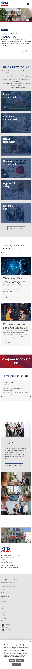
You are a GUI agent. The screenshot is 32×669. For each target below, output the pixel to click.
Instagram (7, 627)
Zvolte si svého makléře (14, 465)
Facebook (7, 625)
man (10, 593)
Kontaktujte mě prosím (16, 228)
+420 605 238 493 (21, 361)
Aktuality (3, 618)
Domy (4, 601)
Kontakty (3, 620)
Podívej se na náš (13, 247)
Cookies (3, 589)
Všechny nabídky (24, 51)
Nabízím (3, 615)
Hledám (3, 613)
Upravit (12, 660)
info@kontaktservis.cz (9, 567)
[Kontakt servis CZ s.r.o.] (9, 3)
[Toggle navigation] (28, 4)
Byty (3, 599)
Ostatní (4, 609)
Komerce (4, 606)
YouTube (7, 630)
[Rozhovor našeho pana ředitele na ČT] (16, 312)
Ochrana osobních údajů (8, 586)
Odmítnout (19, 660)
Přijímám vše (16, 664)
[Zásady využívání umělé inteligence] (16, 266)
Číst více (7, 297)
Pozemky (4, 604)
